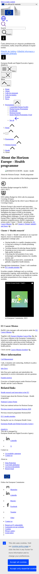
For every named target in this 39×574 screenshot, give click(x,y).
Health (7, 150)
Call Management (7, 359)
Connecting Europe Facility (19, 107)
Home (7, 89)
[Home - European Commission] (10, 15)
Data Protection (10, 463)
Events (7, 97)
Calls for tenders (10, 95)
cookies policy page (20, 546)
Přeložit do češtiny (8, 51)
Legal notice (9, 533)
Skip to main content (8, 2)
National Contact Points (9, 402)
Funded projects (6, 378)
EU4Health (13, 111)
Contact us (8, 455)
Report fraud (9, 469)
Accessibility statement (13, 453)
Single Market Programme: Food (21, 115)
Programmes (9, 105)
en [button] (7, 20)
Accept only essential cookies (23, 568)
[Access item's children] (17, 103)
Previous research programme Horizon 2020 (16, 409)
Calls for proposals (11, 93)
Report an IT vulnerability (14, 525)
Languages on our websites (14, 527)
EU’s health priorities (12, 267)
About (7, 91)
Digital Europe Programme (19, 109)
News (7, 99)
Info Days (4, 368)
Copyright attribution (12, 465)
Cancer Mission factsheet (19, 350)
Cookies (8, 529)
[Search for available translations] (13, 224)
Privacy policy (10, 531)
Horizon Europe (15, 113)
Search (3, 28)
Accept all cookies (18, 562)
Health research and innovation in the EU (15, 392)
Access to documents (12, 467)
